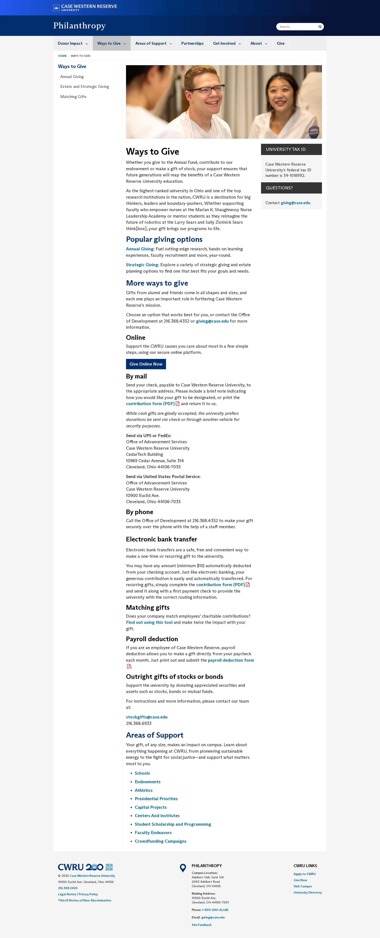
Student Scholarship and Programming (173, 824)
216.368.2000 (68, 888)
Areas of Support (150, 43)
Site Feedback (202, 925)
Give (281, 43)
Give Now (300, 880)
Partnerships (192, 43)
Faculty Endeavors (153, 832)
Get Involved (224, 43)
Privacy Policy (88, 894)
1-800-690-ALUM (215, 910)
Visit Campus (303, 886)
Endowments (148, 781)
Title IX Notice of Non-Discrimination (84, 900)
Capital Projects (151, 807)
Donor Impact (70, 43)
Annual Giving (72, 76)
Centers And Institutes (157, 815)
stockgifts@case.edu (147, 717)
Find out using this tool (149, 622)
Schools (142, 773)
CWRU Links (305, 866)
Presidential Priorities (156, 798)
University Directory (308, 892)
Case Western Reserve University (92, 876)
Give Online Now (146, 364)
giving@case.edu (212, 321)
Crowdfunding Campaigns (160, 841)
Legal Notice (67, 894)
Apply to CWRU (305, 874)
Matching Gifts (73, 96)
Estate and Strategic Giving (84, 86)
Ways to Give (109, 43)
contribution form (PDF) (150, 403)
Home (62, 55)
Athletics (144, 790)
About (256, 43)
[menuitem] (73, 43)
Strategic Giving (142, 264)
